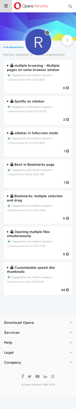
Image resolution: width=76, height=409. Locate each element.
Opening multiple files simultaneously (28, 234)
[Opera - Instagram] (52, 376)
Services (11, 332)
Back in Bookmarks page (34, 164)
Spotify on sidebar (29, 101)
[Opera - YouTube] (37, 376)
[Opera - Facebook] (23, 376)
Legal (9, 352)
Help (8, 342)
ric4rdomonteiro (16, 79)
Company (12, 362)
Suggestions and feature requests (31, 75)
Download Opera (19, 322)
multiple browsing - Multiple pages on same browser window (33, 67)
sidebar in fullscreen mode (36, 133)
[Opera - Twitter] (29, 376)
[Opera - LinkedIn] (45, 376)
